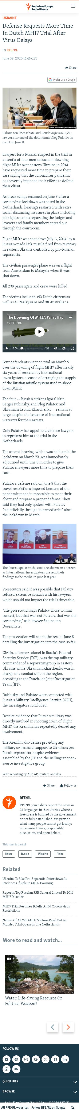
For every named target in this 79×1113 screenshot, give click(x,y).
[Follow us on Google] (36, 1059)
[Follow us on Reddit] (16, 1059)
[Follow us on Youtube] (7, 1059)
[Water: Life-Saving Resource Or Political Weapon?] (39, 974)
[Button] (71, 68)
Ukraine (10, 18)
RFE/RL (12, 50)
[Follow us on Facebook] (55, 1059)
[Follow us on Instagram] (26, 1059)
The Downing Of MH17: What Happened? (41, 318)
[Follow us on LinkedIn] (65, 1059)
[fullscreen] (72, 348)
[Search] (72, 1108)
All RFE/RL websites (15, 1107)
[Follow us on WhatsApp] (7, 1069)
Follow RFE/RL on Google (48, 1107)
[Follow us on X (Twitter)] (46, 1059)
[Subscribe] (16, 1069)
